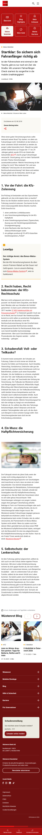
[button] (21, 672)
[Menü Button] (38, 3)
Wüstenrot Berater (13, 539)
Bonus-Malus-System (17, 271)
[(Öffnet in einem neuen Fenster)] (3, 783)
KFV (13, 155)
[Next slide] (37, 616)
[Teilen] (5, 128)
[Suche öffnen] (33, 3)
